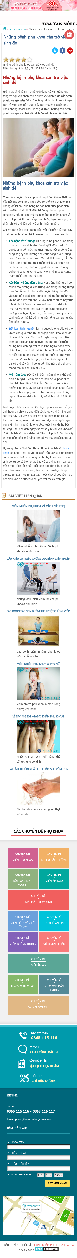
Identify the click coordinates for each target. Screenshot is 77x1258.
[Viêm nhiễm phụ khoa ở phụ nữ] (38, 699)
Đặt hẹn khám (57, 1183)
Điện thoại (18, 1153)
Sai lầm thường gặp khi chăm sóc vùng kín (38, 769)
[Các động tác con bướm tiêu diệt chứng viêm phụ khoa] (38, 646)
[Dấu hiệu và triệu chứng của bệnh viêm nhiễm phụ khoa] (38, 594)
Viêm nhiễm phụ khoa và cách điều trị (38, 506)
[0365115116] (38, 1036)
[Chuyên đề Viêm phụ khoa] (38, 17)
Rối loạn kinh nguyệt (21, 328)
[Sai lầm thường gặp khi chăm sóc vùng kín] (38, 804)
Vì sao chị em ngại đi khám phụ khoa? (38, 716)
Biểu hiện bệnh (21, 1164)
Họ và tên (17, 1142)
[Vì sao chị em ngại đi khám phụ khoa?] (38, 751)
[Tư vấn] (38, 1049)
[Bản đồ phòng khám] (38, 1234)
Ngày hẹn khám (21, 1174)
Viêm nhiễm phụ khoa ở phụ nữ (38, 664)
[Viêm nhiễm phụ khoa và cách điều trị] (38, 541)
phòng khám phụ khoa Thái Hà (53, 1245)
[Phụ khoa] (5, 29)
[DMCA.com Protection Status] (47, 1250)
